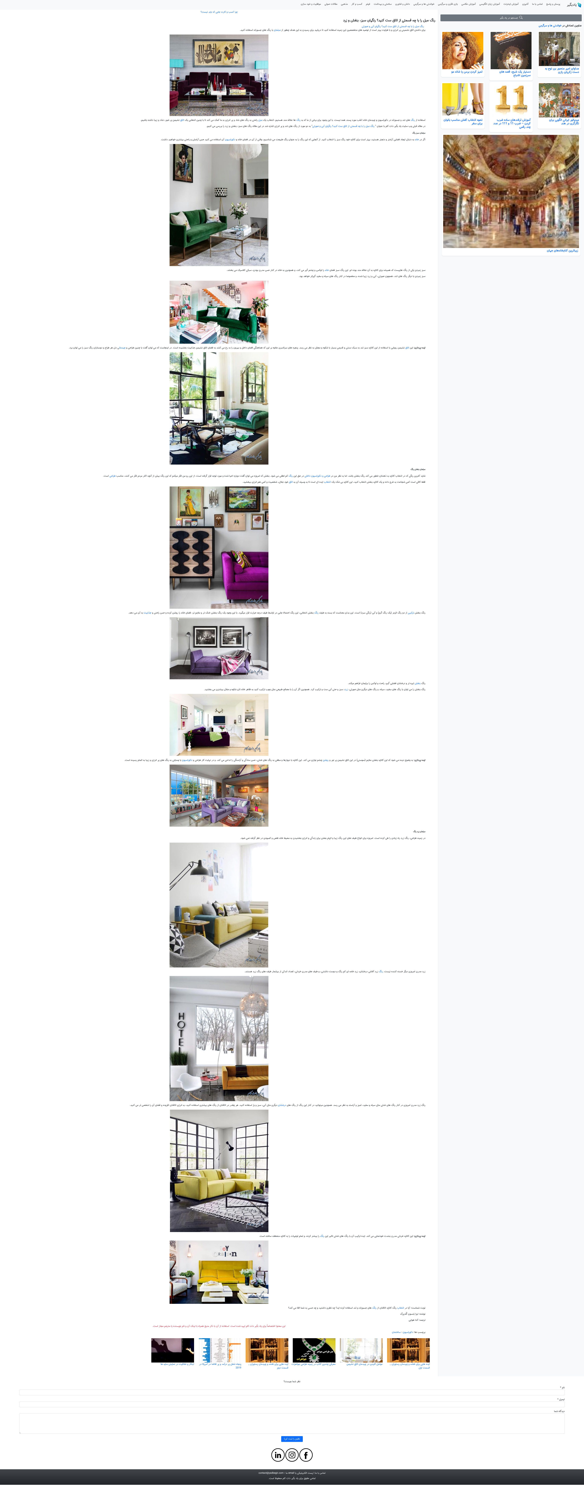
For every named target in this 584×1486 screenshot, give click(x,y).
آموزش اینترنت (511, 4)
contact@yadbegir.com (271, 1473)
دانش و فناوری (402, 4)
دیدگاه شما (559, 1411)
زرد (346, 689)
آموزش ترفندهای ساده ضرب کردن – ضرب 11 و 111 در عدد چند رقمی (512, 123)
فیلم (368, 4)
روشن (326, 760)
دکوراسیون (230, 140)
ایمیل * (561, 1399)
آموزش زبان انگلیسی (489, 4)
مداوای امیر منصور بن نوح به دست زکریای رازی (562, 70)
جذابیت (147, 613)
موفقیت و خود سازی (311, 4)
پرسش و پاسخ (553, 4)
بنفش (418, 683)
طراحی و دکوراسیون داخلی (317, 476)
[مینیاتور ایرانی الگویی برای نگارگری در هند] (559, 100)
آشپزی (525, 4)
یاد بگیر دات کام (290, 1478)
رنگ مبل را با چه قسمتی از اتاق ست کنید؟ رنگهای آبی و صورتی (393, 26)
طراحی (112, 476)
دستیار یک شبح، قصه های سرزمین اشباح (515, 73)
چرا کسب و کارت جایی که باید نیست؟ (219, 12)
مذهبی (344, 4)
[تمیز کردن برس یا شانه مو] (462, 50)
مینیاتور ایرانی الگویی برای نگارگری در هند (564, 122)
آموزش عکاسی (468, 4)
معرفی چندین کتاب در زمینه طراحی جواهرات (313, 1364)
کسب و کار (356, 4)
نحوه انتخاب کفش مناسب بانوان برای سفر (463, 122)
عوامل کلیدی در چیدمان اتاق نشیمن (365, 1364)
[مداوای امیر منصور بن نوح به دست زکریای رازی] (559, 49)
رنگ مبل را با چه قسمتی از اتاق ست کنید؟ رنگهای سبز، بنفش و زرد (389, 20)
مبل (260, 120)
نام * (562, 1388)
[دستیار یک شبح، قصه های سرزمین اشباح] (511, 50)
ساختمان (396, 1332)
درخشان (282, 1105)
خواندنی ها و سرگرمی (424, 4)
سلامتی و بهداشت (383, 4)
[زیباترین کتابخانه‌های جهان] (511, 191)
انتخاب (327, 482)
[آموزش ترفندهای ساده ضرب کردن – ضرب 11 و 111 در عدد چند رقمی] (511, 100)
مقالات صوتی (331, 4)
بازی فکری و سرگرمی (448, 4)
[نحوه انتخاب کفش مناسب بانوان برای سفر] (462, 100)
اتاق (182, 120)
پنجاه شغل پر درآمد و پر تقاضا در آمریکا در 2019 (220, 1366)
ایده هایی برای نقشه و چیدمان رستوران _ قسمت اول (410, 1366)
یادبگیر (572, 5)
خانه (417, 140)
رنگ (413, 120)
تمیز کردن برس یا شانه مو (466, 71)
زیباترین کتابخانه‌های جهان (562, 250)
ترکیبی (411, 613)
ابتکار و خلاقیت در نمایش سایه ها (177, 1364)
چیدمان (122, 348)
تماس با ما (537, 4)
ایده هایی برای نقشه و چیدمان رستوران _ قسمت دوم (268, 1366)
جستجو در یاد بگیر (509, 18)
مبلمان (277, 30)
